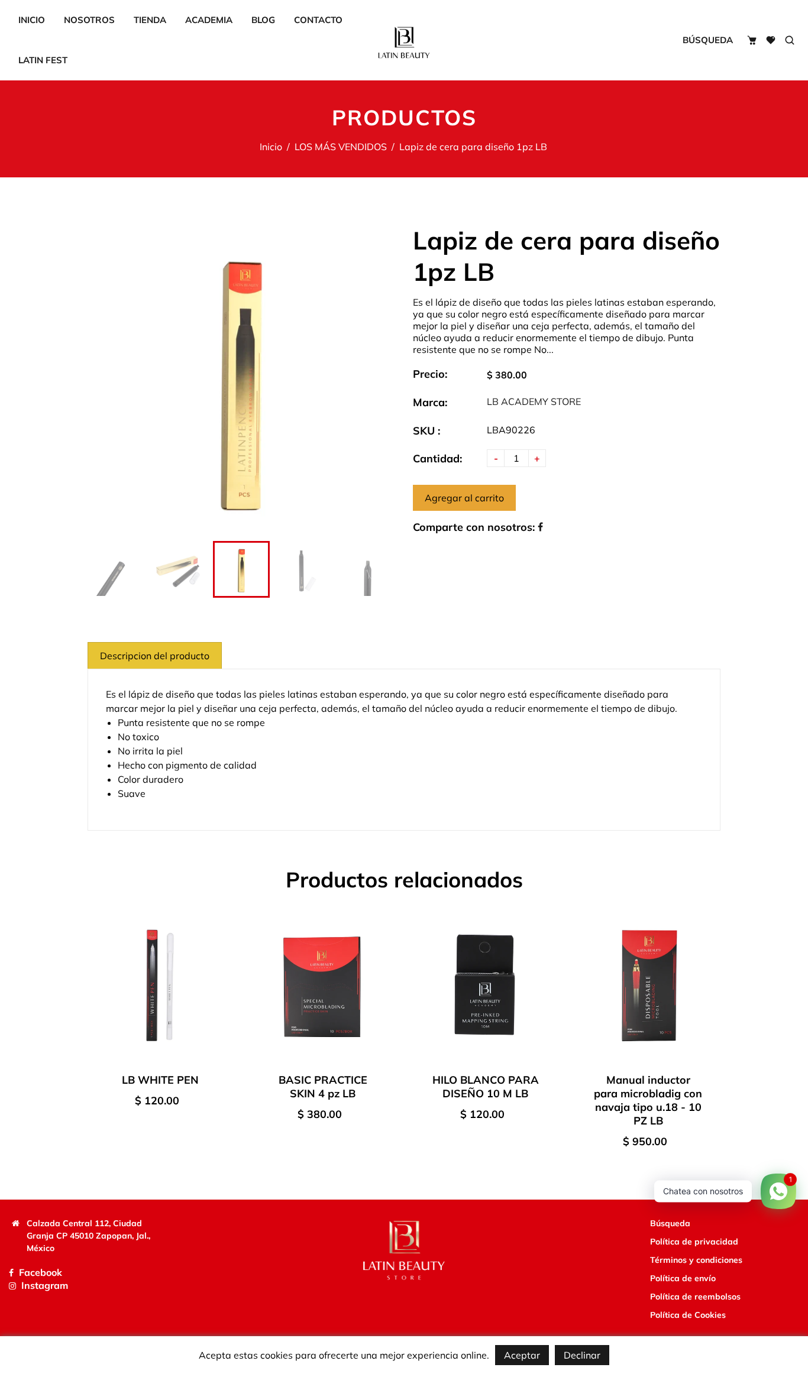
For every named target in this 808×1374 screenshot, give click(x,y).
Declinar (582, 1355)
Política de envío (683, 1278)
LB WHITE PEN (160, 1080)
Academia (208, 19)
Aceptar (522, 1355)
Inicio (31, 19)
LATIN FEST (42, 60)
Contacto (318, 19)
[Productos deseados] (771, 40)
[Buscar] (790, 40)
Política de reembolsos (695, 1296)
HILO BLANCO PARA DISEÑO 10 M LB (485, 1086)
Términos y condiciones (696, 1260)
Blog (263, 19)
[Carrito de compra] (752, 40)
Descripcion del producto (154, 656)
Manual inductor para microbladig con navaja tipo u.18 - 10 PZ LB (648, 1100)
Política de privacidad (694, 1241)
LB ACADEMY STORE (534, 401)
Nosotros (89, 19)
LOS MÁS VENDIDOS (341, 147)
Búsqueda (708, 40)
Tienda (150, 19)
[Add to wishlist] (221, 989)
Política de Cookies (688, 1315)
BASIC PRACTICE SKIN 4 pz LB (323, 1086)
